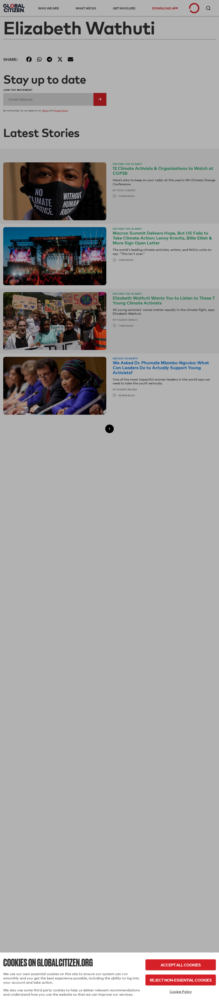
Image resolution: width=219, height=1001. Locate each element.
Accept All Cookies (181, 964)
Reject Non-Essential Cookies (181, 980)
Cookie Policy (181, 992)
